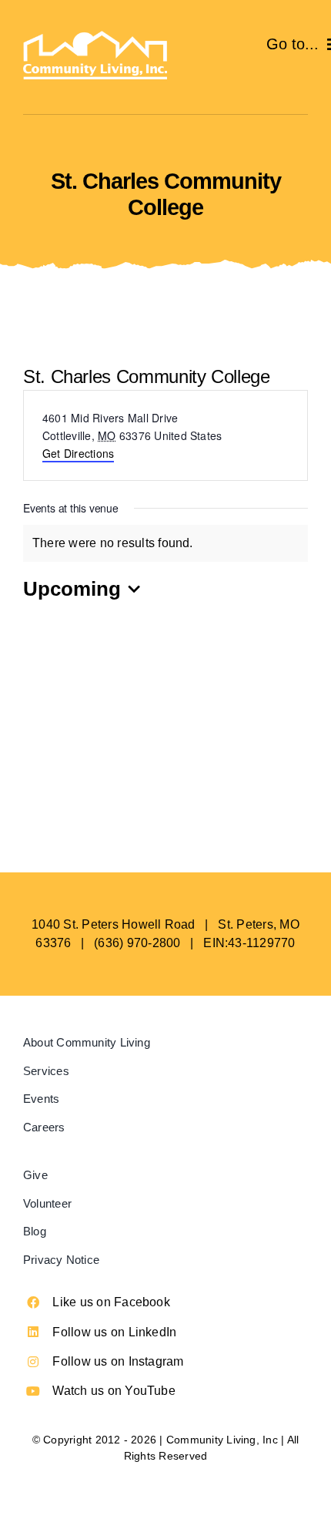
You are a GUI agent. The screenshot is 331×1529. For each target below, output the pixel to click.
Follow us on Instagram (117, 1361)
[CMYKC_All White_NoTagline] (95, 36)
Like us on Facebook (111, 1302)
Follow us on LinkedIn (114, 1332)
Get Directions (78, 453)
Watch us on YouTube (114, 1390)
